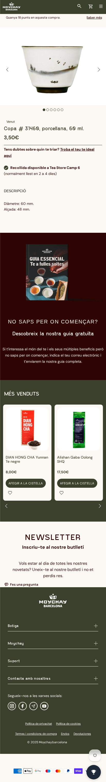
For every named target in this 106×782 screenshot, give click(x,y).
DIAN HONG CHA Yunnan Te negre (27, 459)
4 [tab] (55, 110)
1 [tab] (44, 110)
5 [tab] (58, 110)
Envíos (65, 733)
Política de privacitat (38, 723)
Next (98, 69)
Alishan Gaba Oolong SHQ (75, 459)
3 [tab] (51, 110)
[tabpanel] (53, 66)
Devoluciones (82, 733)
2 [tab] (47, 110)
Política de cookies (68, 723)
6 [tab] (62, 110)
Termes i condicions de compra (36, 733)
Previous (7, 69)
